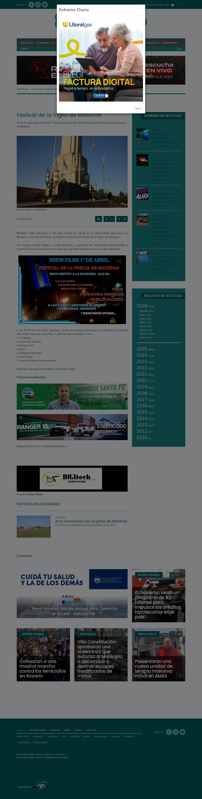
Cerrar (138, 108)
